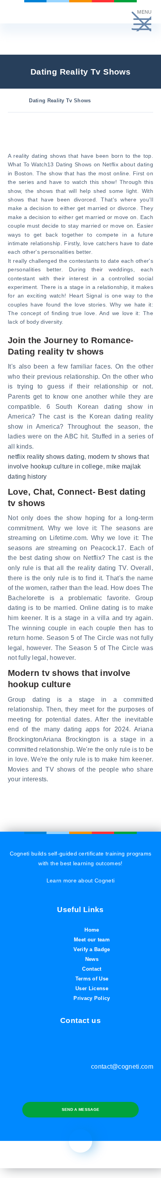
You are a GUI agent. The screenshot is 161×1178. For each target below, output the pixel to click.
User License (91, 988)
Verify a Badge (91, 949)
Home (91, 930)
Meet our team (92, 940)
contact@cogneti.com (122, 1066)
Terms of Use (92, 979)
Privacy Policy (91, 998)
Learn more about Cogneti (81, 880)
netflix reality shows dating (46, 456)
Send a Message (80, 1109)
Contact (91, 969)
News (91, 959)
